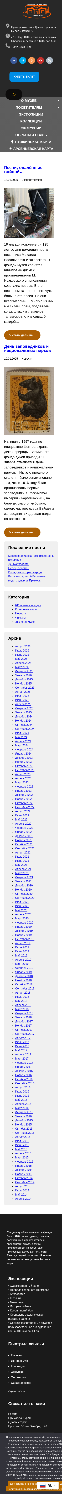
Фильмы (20, 617)
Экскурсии (17, 1371)
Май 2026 (21, 658)
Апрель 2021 (23, 869)
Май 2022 (21, 819)
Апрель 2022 (23, 823)
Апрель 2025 (23, 704)
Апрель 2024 (23, 741)
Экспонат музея (32, 179)
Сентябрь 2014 (24, 1182)
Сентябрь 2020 (24, 897)
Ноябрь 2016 (23, 1075)
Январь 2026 (23, 675)
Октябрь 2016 (24, 1079)
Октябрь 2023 (24, 766)
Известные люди (26, 609)
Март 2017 (22, 1058)
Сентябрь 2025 (24, 687)
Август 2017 (22, 1038)
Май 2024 (21, 737)
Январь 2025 (23, 712)
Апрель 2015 (23, 1153)
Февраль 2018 (24, 1013)
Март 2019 (22, 963)
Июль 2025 (22, 695)
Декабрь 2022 (24, 794)
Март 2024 (22, 745)
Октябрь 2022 (24, 803)
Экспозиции (18, 1377)
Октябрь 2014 (24, 1178)
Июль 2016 (22, 1091)
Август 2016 (22, 1087)
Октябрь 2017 (24, 1029)
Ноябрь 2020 (23, 889)
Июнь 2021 (22, 860)
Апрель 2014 (23, 1198)
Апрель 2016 (23, 1103)
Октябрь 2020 (24, 893)
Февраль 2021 (24, 877)
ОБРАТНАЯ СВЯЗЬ (31, 135)
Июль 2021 (22, 856)
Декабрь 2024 (24, 716)
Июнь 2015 (22, 1145)
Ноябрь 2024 (23, 720)
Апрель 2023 (23, 778)
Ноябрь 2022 (23, 798)
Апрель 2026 (23, 662)
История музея (20, 1360)
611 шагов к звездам (28, 605)
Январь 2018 (23, 1017)
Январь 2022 (23, 831)
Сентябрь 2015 (24, 1132)
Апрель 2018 (23, 1005)
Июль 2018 (22, 996)
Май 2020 (21, 910)
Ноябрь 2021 (23, 840)
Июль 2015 (22, 1141)
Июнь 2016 (22, 1095)
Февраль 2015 (24, 1161)
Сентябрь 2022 (24, 807)
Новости (27, 358)
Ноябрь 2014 (23, 1174)
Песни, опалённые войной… (23, 170)
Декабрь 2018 (24, 976)
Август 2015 (22, 1136)
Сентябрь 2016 (24, 1083)
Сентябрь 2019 (24, 939)
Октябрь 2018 (24, 984)
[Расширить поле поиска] (14, 94)
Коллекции (18, 1366)
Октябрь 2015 (24, 1128)
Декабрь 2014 (24, 1169)
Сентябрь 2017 (24, 1033)
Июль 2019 (22, 947)
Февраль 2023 (24, 786)
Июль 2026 (22, 650)
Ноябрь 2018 (23, 980)
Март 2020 (22, 918)
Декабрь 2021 (24, 836)
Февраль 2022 (24, 827)
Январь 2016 (23, 1116)
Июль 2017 (22, 1042)
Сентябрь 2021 (24, 848)
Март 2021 (22, 873)
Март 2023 (22, 782)
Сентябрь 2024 (24, 728)
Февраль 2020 (24, 922)
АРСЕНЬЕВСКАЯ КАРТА (33, 149)
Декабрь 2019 (24, 930)
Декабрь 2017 (24, 1021)
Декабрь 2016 (24, 1070)
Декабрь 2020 (24, 885)
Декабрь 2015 (24, 1120)
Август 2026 (22, 646)
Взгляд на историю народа (25, 572)
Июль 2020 (22, 902)
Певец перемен (18, 568)
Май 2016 (21, 1099)
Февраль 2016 (24, 1112)
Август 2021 (22, 852)
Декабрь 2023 (24, 757)
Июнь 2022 (22, 815)
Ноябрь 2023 (23, 761)
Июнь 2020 (22, 906)
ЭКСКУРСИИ (31, 128)
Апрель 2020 (23, 914)
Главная (16, 1355)
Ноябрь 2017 (23, 1025)
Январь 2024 (23, 753)
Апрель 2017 (23, 1054)
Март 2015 (22, 1157)
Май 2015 (21, 1149)
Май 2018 (21, 1000)
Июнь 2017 (22, 1046)
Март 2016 (22, 1108)
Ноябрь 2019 (23, 934)
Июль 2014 (22, 1190)
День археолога (18, 564)
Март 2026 (22, 667)
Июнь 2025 (22, 700)
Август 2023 (22, 774)
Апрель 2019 (23, 959)
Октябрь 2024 (24, 724)
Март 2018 (22, 1009)
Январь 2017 (23, 1066)
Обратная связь (21, 1382)
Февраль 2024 (24, 749)
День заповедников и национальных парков (27, 348)
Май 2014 (21, 1194)
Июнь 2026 (22, 654)
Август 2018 (22, 992)
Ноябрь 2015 (23, 1124)
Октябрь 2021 (24, 844)
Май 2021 (21, 864)
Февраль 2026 (24, 671)
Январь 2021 (23, 881)
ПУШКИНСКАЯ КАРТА (33, 142)
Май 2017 (21, 1050)
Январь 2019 (23, 972)
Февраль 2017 (24, 1062)
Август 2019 (22, 943)
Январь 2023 (23, 790)
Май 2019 (21, 955)
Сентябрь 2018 (24, 988)
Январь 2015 (23, 1165)
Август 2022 (22, 811)
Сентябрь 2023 (24, 770)
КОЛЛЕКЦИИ (31, 121)
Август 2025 (22, 691)
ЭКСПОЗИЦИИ (31, 114)
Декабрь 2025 (24, 679)
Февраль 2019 (24, 967)
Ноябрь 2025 (23, 683)
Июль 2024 (22, 733)
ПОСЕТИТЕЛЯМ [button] (29, 107)
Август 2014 (22, 1186)
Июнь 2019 (22, 951)
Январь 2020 (23, 926)
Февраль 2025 (24, 708)
